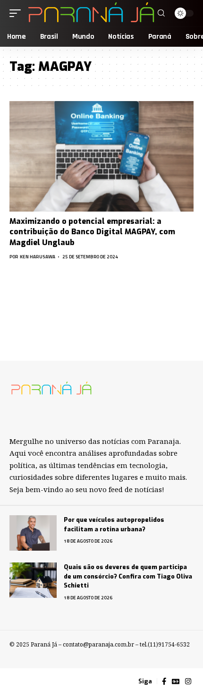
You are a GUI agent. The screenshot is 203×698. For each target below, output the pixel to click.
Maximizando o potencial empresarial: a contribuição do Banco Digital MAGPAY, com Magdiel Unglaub (92, 231)
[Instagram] (188, 681)
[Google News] (175, 681)
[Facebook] (164, 681)
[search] (161, 13)
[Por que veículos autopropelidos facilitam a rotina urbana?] (33, 533)
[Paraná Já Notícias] (90, 13)
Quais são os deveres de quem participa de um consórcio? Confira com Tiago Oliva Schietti (128, 576)
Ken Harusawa (37, 256)
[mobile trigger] (17, 13)
